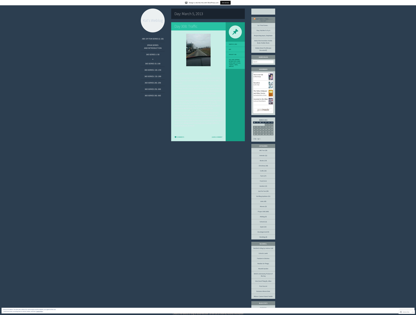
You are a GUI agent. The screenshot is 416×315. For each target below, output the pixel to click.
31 (272, 134)
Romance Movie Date (263, 291)
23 (269, 132)
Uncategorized (262, 232)
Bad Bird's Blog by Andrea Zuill (263, 248)
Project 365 (232, 54)
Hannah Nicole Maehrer (260, 101)
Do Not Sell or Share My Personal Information (226, 314)
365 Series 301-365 (153, 95)
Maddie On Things (263, 264)
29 (266, 134)
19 (257, 132)
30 (269, 134)
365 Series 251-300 (153, 89)
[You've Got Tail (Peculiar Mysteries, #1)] (271, 80)
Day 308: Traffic (185, 26)
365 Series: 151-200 (153, 76)
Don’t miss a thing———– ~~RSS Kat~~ (264, 20)
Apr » (259, 139)
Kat (230, 49)
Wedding (262, 237)
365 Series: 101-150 (153, 70)
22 (266, 132)
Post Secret (263, 286)
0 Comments (180, 137)
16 (269, 129)
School (262, 222)
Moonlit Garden (263, 269)
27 (260, 134)
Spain (262, 227)
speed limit (232, 63)
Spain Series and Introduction (153, 46)
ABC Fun (262, 150)
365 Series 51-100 (152, 63)
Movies (262, 206)
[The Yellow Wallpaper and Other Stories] (271, 96)
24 (272, 132)
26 (257, 134)
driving (237, 59)
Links (262, 201)
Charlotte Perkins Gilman (261, 95)
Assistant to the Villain (261, 99)
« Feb (254, 139)
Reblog (262, 217)
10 (272, 127)
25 (254, 134)
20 (260, 132)
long (238, 61)
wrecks (231, 66)
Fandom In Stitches (263, 258)
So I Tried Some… (263, 25)
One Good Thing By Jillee (263, 281)
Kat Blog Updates (262, 196)
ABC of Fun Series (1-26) (153, 38)
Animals (261, 155)
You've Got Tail (258, 75)
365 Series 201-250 (153, 82)
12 (257, 129)
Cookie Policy (39, 311)
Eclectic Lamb (263, 253)
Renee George (258, 76)
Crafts (262, 171)
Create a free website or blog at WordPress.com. (190, 314)
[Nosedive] (271, 88)
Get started (225, 2)
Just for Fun (262, 191)
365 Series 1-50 (152, 54)
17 (272, 129)
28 (263, 134)
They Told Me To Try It (263, 30)
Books (262, 161)
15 (266, 129)
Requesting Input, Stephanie (263, 36)
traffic (231, 65)
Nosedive (257, 83)
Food (261, 181)
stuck (238, 63)
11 (254, 129)
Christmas (262, 166)
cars (232, 59)
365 (230, 59)
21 (263, 132)
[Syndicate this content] (254, 19)
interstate (232, 61)
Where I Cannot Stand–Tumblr (263, 296)
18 (254, 132)
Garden (262, 186)
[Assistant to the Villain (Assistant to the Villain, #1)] (271, 104)
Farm (262, 176)
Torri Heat (257, 84)
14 (263, 129)
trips (236, 65)
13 (260, 129)
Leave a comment (217, 137)
